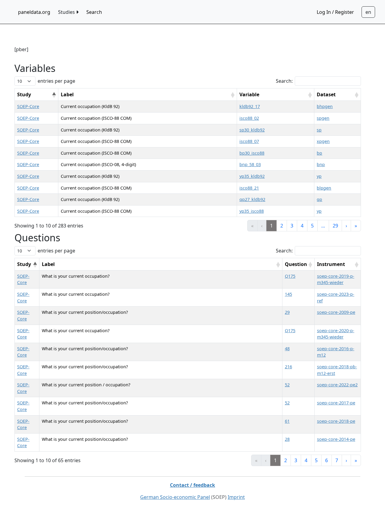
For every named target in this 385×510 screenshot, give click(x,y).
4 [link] (302, 225)
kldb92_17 (249, 106)
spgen (323, 118)
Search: (284, 81)
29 (287, 312)
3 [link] (292, 225)
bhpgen (325, 106)
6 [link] (326, 460)
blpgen (324, 188)
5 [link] (312, 225)
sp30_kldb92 (252, 130)
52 (287, 385)
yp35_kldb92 (252, 176)
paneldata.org (34, 12)
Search (94, 12)
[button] (54, 95)
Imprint (236, 497)
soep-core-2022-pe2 (337, 385)
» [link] (356, 225)
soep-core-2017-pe (336, 403)
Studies (67, 12)
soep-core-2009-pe (336, 312)
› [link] (346, 225)
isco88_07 (249, 141)
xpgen (323, 141)
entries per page (56, 81)
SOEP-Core (28, 106)
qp (319, 199)
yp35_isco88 (251, 211)
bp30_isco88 (251, 153)
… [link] (323, 225)
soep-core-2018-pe (336, 421)
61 (287, 421)
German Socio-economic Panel (175, 497)
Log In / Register (335, 12)
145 (288, 294)
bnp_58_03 (250, 164)
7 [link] (336, 460)
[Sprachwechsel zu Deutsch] (368, 12)
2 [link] (281, 225)
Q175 (290, 276)
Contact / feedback (192, 485)
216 (288, 366)
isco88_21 (249, 188)
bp (319, 153)
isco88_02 (249, 118)
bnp (321, 164)
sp (319, 130)
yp (319, 176)
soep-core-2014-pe (336, 439)
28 (287, 439)
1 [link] (271, 225)
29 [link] (335, 225)
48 (287, 348)
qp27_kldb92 (252, 199)
